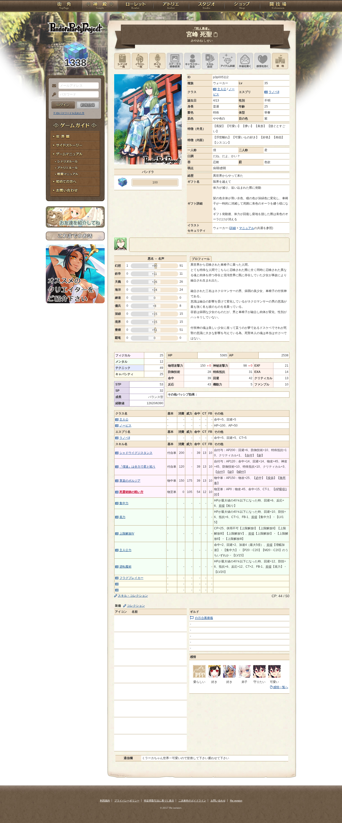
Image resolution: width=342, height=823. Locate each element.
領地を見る (280, 61)
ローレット (135, 6)
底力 (122, 517)
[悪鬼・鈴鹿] (229, 676)
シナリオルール (75, 162)
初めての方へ (75, 181)
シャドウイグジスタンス (135, 453)
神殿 (100, 6)
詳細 (233, 228)
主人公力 (125, 550)
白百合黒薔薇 (204, 618)
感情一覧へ (280, 687)
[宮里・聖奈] (244, 676)
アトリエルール (75, 168)
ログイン (63, 105)
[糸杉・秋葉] (214, 676)
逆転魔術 (125, 566)
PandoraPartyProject (75, 27)
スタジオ (206, 6)
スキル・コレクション (133, 595)
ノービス (125, 425)
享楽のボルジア (129, 480)
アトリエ (171, 6)
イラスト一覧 (140, 61)
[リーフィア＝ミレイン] (199, 676)
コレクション (136, 605)
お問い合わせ (75, 190)
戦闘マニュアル (75, 174)
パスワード (53, 94)
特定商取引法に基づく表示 (159, 800)
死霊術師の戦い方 (131, 492)
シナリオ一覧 (122, 61)
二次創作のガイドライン (192, 800)
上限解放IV (126, 533)
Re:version (236, 800)
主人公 (221, 89)
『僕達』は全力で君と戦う (137, 466)
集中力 (123, 503)
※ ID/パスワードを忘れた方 (68, 113)
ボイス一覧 (157, 61)
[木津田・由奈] (259, 676)
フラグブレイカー (131, 578)
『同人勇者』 (202, 28)
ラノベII (274, 92)
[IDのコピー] (215, 34)
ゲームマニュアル (75, 154)
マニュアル (246, 228)
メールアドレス (53, 86)
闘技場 (278, 6)
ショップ (242, 6)
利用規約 (105, 800)
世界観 (75, 136)
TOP (64, 6)
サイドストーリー (75, 145)
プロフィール (201, 259)
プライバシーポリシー (126, 800)
